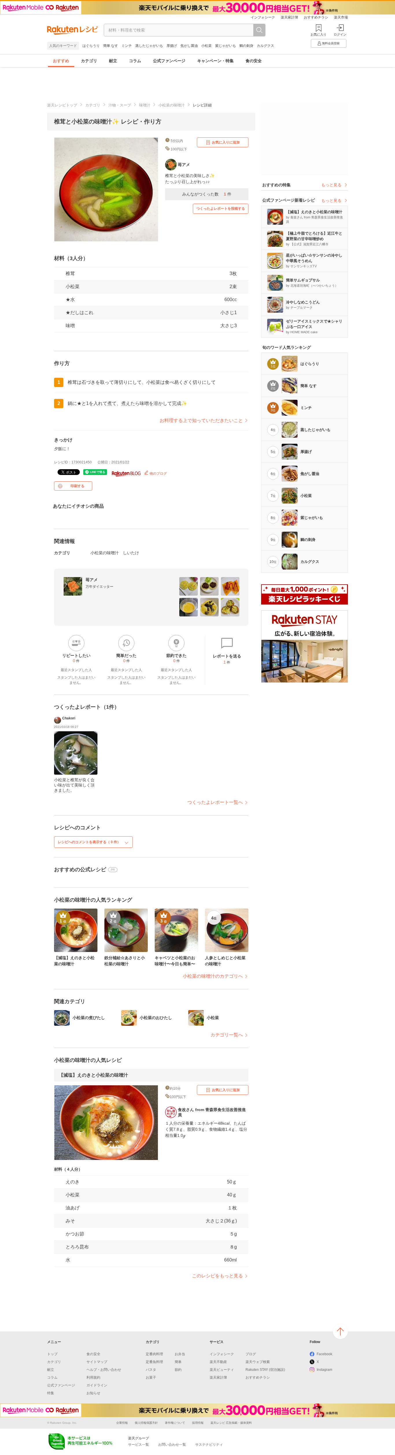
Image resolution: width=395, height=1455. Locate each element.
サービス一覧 (138, 1445)
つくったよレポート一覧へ (215, 802)
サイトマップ (96, 1362)
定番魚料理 (154, 1362)
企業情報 (122, 1422)
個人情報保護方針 (146, 1422)
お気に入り (318, 34)
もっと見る (331, 185)
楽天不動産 (218, 1362)
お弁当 (180, 1354)
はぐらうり (91, 46)
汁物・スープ (119, 105)
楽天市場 (341, 17)
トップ (52, 1354)
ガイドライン (96, 1385)
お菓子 (151, 1377)
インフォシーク (263, 17)
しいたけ (131, 552)
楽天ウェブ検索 (258, 1362)
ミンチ (126, 46)
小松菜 (206, 46)
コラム (135, 60)
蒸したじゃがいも (149, 46)
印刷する (77, 486)
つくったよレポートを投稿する (220, 209)
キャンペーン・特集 (215, 60)
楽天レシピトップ (62, 105)
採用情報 (198, 1422)
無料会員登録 (330, 43)
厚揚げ (172, 46)
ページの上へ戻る (340, 1331)
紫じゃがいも (225, 46)
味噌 (70, 325)
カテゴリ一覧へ (227, 1034)
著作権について (175, 1422)
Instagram (324, 1370)
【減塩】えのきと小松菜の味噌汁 (93, 1075)
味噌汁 (144, 105)
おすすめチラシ (316, 17)
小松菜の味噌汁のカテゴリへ (213, 976)
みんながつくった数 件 (206, 194)
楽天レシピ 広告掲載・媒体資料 (231, 1422)
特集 (50, 1393)
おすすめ (61, 60)
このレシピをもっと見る (217, 1275)
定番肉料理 (154, 1354)
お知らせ (93, 1393)
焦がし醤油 (189, 46)
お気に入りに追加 (226, 142)
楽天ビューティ (222, 1370)
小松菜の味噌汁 (171, 105)
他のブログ (158, 474)
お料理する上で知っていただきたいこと (201, 420)
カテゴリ (89, 60)
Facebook (324, 1354)
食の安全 (254, 60)
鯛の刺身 (246, 46)
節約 (178, 1370)
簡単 (178, 1362)
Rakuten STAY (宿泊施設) (265, 1370)
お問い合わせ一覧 (172, 1445)
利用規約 (93, 1377)
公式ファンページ (169, 60)
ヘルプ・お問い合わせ (103, 1370)
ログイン (340, 34)
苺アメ (92, 579)
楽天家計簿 (289, 17)
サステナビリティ (209, 1445)
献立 (113, 60)
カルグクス (265, 46)
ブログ (251, 1354)
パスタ (151, 1370)
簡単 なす (110, 46)
